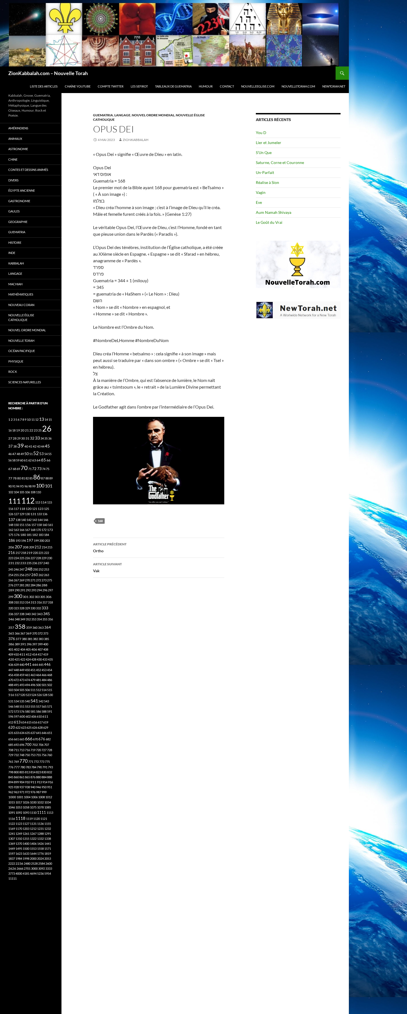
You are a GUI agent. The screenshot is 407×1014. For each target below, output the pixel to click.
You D (261, 132)
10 (29, 419)
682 (48, 739)
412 (29, 654)
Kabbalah (16, 263)
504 (16, 690)
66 (48, 460)
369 (29, 633)
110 (38, 492)
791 (44, 767)
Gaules (14, 211)
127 (16, 514)
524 (33, 695)
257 (28, 575)
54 (46, 454)
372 (40, 633)
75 (47, 469)
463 (32, 675)
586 (38, 711)
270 (27, 580)
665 (21, 739)
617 (40, 722)
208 (26, 547)
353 (33, 619)
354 (39, 619)
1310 (19, 838)
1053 (19, 807)
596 (10, 716)
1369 (11, 843)
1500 (26, 848)
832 (49, 772)
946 (38, 787)
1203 (26, 828)
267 (16, 580)
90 (10, 486)
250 (35, 569)
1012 (48, 797)
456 (10, 675)
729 (10, 755)
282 (27, 585)
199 (36, 540)
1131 (33, 823)
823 (38, 772)
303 (37, 597)
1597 (11, 853)
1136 (40, 823)
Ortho (110, 547)
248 (28, 569)
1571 (47, 848)
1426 (40, 843)
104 (16, 492)
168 (100, 521)
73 (39, 468)
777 (17, 767)
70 (24, 467)
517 (17, 695)
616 (34, 722)
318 (50, 602)
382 (35, 639)
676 (41, 739)
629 (45, 727)
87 (43, 478)
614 (23, 722)
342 (33, 614)
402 (17, 649)
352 (28, 619)
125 (46, 508)
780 (22, 767)
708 (10, 750)
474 (27, 680)
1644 (33, 853)
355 (44, 619)
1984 (19, 858)
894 (10, 782)
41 (30, 446)
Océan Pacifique (21, 351)
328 (21, 608)
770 (23, 761)
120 (29, 509)
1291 (47, 833)
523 (28, 695)
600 (22, 716)
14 (46, 419)
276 (10, 585)
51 (31, 454)
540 (27, 701)
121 (34, 508)
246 (16, 569)
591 (49, 711)
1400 (26, 843)
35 (46, 438)
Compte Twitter (110, 86)
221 (40, 553)
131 (33, 514)
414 (34, 654)
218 (23, 553)
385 (46, 639)
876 (32, 777)
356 (50, 619)
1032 (40, 802)
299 (10, 597)
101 (48, 485)
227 (32, 558)
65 (43, 459)
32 (32, 438)
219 (29, 553)
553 (27, 706)
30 (23, 438)
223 (10, 558)
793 (50, 767)
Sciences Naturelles (24, 382)
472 (16, 680)
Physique (15, 361)
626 (34, 727)
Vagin (261, 192)
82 (27, 478)
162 (10, 530)
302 (31, 597)
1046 (11, 807)
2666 (20, 868)
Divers (13, 180)
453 (44, 670)
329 (27, 608)
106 (27, 492)
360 (34, 627)
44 (42, 446)
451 (32, 670)
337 (16, 614)
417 (40, 654)
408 (45, 649)
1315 (26, 838)
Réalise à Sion (267, 182)
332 (38, 608)
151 (21, 525)
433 (44, 659)
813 (27, 772)
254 (10, 575)
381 (29, 639)
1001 (20, 797)
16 (10, 430)
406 (34, 649)
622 (18, 727)
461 (27, 675)
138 (18, 520)
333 (45, 607)
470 (10, 680)
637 (32, 733)
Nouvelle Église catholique (21, 317)
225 (21, 558)
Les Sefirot (139, 86)
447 (10, 670)
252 (40, 569)
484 (44, 680)
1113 (50, 812)
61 (26, 460)
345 (46, 613)
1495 (19, 848)
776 (10, 767)
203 (47, 540)
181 (29, 534)
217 (18, 553)
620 (11, 727)
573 (16, 711)
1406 (33, 843)
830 (44, 772)
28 (15, 438)
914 (44, 782)
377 (18, 639)
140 (23, 520)
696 (21, 744)
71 (30, 469)
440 (21, 664)
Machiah (15, 284)
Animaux (15, 138)
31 (27, 438)
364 (47, 627)
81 (23, 478)
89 (51, 478)
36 (49, 438)
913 (39, 782)
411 (22, 654)
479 (32, 680)
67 (10, 469)
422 (22, 659)
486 (49, 680)
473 (21, 680)
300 (18, 596)
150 (16, 525)
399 (40, 644)
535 (21, 701)
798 (10, 772)
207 (18, 546)
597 (16, 716)
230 (49, 558)
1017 (19, 802)
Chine (12, 159)
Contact (227, 86)
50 (26, 453)
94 (17, 486)
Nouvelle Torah (21, 340)
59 (17, 460)
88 (47, 478)
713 (21, 750)
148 (10, 525)
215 (49, 547)
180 (23, 534)
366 (17, 633)
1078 (40, 807)
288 (44, 585)
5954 (47, 873)
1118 (20, 818)
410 (16, 654)
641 (38, 733)
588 (44, 711)
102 (10, 492)
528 (44, 695)
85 (31, 478)
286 (38, 585)
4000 (19, 873)
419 (45, 654)
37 (10, 446)
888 (49, 777)
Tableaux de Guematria (173, 86)
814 (32, 772)
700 (28, 744)
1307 (11, 838)
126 (10, 514)
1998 (26, 858)
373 (45, 633)
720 (38, 750)
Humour (206, 86)
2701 (27, 868)
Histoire (14, 242)
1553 (33, 848)
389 (17, 644)
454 (49, 670)
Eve (259, 202)
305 (42, 597)
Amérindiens (18, 128)
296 (44, 590)
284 (32, 585)
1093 (26, 812)
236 (34, 563)
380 (24, 639)
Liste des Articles (44, 86)
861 (21, 777)
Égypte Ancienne (21, 190)
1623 (19, 853)
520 (22, 695)
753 (32, 755)
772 (36, 761)
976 (32, 792)
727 (44, 750)
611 (45, 716)
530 (50, 695)
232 (17, 563)
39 (20, 445)
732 (16, 755)
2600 (48, 863)
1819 (47, 853)
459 (21, 675)
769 (16, 761)
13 (41, 419)
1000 (12, 797)
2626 (12, 868)
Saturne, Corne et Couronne (280, 162)
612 (10, 722)
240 (46, 563)
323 (16, 608)
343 (40, 614)
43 (38, 446)
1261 (26, 833)
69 (18, 469)
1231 (40, 828)
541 (34, 700)
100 (40, 485)
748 (21, 755)
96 (26, 486)
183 (40, 534)
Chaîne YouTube (78, 86)
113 (37, 502)
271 (32, 580)
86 (36, 477)
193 (18, 540)
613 (17, 722)
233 (23, 563)
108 (32, 492)
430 (39, 659)
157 (33, 525)
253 (46, 569)
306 (48, 597)
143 (34, 520)
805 (21, 772)
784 (33, 767)
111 (14, 501)
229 (44, 558)
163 (16, 530)
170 (38, 530)
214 (44, 547)
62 (30, 460)
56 (10, 460)
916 (50, 782)
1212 (33, 828)
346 (11, 619)
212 (38, 547)
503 (10, 690)
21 (27, 430)
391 (23, 644)
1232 (47, 828)
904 (21, 782)
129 (21, 514)
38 (15, 446)
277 (16, 585)
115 (49, 502)
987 (38, 792)
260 (34, 575)
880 (38, 777)
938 (27, 787)
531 (10, 701)
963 (16, 792)
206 (11, 547)
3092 (41, 868)
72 (34, 468)
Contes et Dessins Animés (28, 169)
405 (28, 649)
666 (28, 738)
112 (28, 500)
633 (16, 733)
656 (10, 739)
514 (44, 690)
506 (27, 690)
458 (16, 675)
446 (47, 665)
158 (39, 525)
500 (38, 685)
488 (10, 685)
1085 (47, 807)
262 (40, 575)
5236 (40, 873)
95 (22, 486)
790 (39, 767)
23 (36, 430)
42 (35, 446)
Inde (11, 253)
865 (27, 777)
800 (16, 772)
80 (19, 478)
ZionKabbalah (135, 140)
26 (46, 428)
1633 (26, 853)
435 (50, 659)
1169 (11, 828)
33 (37, 437)
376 (11, 638)
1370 (19, 843)
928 (16, 787)
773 (41, 761)
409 (10, 654)
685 (10, 744)
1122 (11, 823)
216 (11, 552)
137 (11, 519)
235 (29, 563)
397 (34, 644)
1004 (27, 797)
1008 (41, 797)
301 (26, 597)
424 (28, 659)
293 (33, 590)
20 (22, 430)
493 (21, 685)
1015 (11, 802)
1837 (11, 858)
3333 (48, 868)
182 (35, 535)
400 (45, 644)
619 (45, 722)
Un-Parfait (265, 172)
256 (21, 575)
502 (49, 685)
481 (38, 680)
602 (28, 716)
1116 (11, 818)
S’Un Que (264, 152)
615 (29, 722)
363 (41, 627)
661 (16, 739)
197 (30, 540)
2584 (41, 863)
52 (36, 453)
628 (40, 727)
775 (47, 761)
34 (42, 438)
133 (39, 514)
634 (21, 733)
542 (40, 701)
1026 (26, 802)
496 (32, 685)
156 (28, 525)
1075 (33, 807)
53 (41, 454)
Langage (122, 115)
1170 (19, 828)
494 (27, 685)
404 (22, 649)
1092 (19, 812)
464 (38, 675)
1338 (47, 838)
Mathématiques (20, 294)
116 (10, 508)
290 (17, 590)
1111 (41, 812)
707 (46, 744)
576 (21, 711)
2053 (47, 858)
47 (14, 454)
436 (10, 664)
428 (33, 659)
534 (16, 701)
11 (33, 419)
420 (11, 659)
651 (49, 733)
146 (45, 520)
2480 (27, 863)
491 (16, 685)
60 (21, 460)
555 (32, 706)
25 (40, 430)
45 (47, 445)
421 (17, 659)
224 (16, 558)
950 (44, 787)
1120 (36, 818)
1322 (33, 838)
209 (31, 547)
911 (33, 782)
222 (46, 553)
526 (39, 695)
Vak (107, 567)
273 (44, 580)
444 (35, 665)
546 (10, 706)
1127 (26, 823)
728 (49, 750)
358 (20, 626)
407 (40, 649)
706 (40, 744)
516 (11, 695)
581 (32, 711)
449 (21, 670)
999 (44, 792)
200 (41, 540)
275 (49, 580)
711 (16, 750)
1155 (47, 823)
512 (38, 690)
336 (10, 614)
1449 (11, 848)
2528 (34, 863)
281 (21, 585)
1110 (33, 812)
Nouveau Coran (21, 305)
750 (27, 755)
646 (44, 733)
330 (32, 608)
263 (46, 575)
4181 (26, 873)
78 (15, 478)
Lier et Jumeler (268, 142)
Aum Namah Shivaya (273, 212)
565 (44, 706)
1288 (40, 833)
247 (21, 569)
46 (10, 454)
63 (34, 460)
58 (14, 460)
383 (40, 639)
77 (10, 478)
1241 (11, 833)
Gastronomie (19, 201)
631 (10, 733)
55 (49, 454)
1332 (40, 838)
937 (21, 787)
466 (44, 675)
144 (40, 520)
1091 (11, 812)
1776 (40, 853)
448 (16, 670)
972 (27, 792)
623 (23, 727)
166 (21, 530)
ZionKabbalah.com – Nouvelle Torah (48, 73)
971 (21, 792)
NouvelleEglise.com (257, 86)
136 (44, 514)
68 (14, 469)
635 (27, 733)
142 (29, 520)
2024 (40, 858)
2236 (19, 863)
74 (43, 469)
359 (29, 627)
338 (21, 614)
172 (44, 530)
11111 (12, 878)
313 (21, 602)
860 (16, 777)
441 (28, 664)
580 (27, 711)
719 (32, 750)
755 (38, 755)
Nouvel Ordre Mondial (153, 115)
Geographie (17, 222)
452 (38, 670)
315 (33, 602)
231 (11, 563)
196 (23, 540)
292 (28, 590)
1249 (19, 833)
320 (10, 608)
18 (14, 430)
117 (16, 508)
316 (39, 602)
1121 (43, 818)
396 (29, 644)
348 (17, 619)
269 (21, 580)
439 (16, 664)
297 (50, 590)
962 (10, 792)
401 (10, 649)
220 (35, 553)
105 (21, 492)
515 (49, 690)
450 (27, 670)
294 (39, 590)
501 (44, 685)
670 (35, 739)
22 (31, 430)
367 (22, 633)
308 (10, 602)
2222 (11, 863)
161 (50, 525)
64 (38, 460)
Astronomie (18, 149)
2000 (33, 858)
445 (40, 664)
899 (16, 782)
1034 (47, 802)
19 (18, 430)
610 (39, 716)
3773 (11, 873)
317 (44, 602)
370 (34, 633)
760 (49, 755)
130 (27, 514)
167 (27, 530)
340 (28, 614)
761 (10, 761)
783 (28, 767)
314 (27, 602)
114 (44, 502)
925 (10, 787)
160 (44, 525)
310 (16, 602)
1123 (19, 823)
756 (44, 755)
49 (22, 454)
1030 (33, 802)
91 (14, 486)
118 (22, 509)
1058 (26, 807)
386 (11, 644)
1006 (34, 797)
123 (40, 508)
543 (46, 701)
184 (46, 534)
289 (11, 590)
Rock (12, 371)
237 (40, 563)
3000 (34, 868)
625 (29, 727)
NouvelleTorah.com (298, 86)
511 (32, 690)
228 (38, 558)
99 (33, 486)
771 (30, 761)
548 (16, 706)
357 (11, 627)
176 (17, 534)
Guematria (103, 115)
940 (32, 787)
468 (49, 675)
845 (10, 777)
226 (27, 558)
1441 (47, 843)
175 (10, 534)
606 (33, 716)
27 (10, 438)
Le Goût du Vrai (269, 222)
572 (10, 711)
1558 (40, 848)
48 (18, 454)
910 (27, 782)
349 (22, 619)
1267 (33, 833)
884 (44, 777)
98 (30, 486)
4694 (33, 873)
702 (35, 745)
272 (38, 580)
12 (36, 419)
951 (49, 787)
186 (11, 540)
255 (16, 575)
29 (18, 438)
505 (21, 690)
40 (26, 446)
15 (50, 419)
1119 (29, 818)
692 (16, 744)
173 (50, 530)
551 (21, 706)
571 (49, 706)
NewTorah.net (333, 86)
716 (27, 750)
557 (38, 706)
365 (11, 633)
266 (10, 580)
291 (22, 590)
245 (10, 569)
